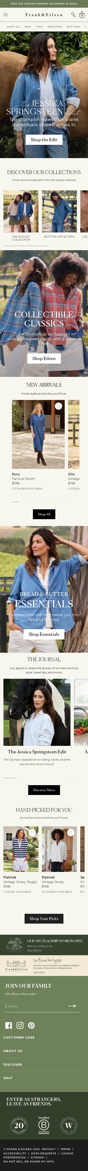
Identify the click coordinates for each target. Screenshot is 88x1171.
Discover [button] (12, 1065)
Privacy (50, 1149)
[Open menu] (9, 15)
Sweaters (55, 26)
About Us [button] (13, 1051)
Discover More (44, 790)
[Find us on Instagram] (20, 1025)
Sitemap (39, 1157)
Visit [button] (8, 1078)
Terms (67, 1149)
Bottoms (74, 26)
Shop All (14, 26)
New (28, 26)
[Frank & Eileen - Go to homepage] (44, 14)
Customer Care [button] (19, 1037)
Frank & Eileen (19, 1149)
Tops (39, 26)
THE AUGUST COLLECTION (44, 3)
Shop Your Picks (44, 918)
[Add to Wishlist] (58, 406)
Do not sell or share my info (28, 1161)
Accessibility (16, 1153)
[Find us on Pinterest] (31, 1025)
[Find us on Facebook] (8, 1025)
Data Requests (45, 1153)
